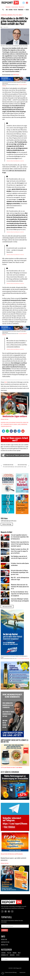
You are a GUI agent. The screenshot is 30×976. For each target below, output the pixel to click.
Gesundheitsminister (15, 422)
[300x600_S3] (12, 654)
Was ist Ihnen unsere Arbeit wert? (15, 439)
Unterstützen (14, 7)
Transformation (6, 426)
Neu (7, 10)
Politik (15, 10)
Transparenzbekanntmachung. (23, 658)
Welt (21, 15)
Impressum (22, 972)
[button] (3, 9)
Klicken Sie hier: (5, 863)
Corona (11, 10)
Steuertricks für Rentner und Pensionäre (12, 854)
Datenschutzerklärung (10, 972)
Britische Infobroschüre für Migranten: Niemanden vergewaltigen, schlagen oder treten (20, 572)
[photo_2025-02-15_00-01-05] (15, 689)
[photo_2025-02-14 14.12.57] (12, 736)
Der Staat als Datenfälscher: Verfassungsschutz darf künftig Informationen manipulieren (20, 594)
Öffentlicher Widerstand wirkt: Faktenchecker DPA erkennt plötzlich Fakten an (20, 586)
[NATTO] (15, 765)
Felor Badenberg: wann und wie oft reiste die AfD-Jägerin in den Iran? (19, 557)
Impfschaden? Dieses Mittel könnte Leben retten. (15, 741)
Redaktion (8, 7)
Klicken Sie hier (4, 419)
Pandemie (24, 424)
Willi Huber (16, 74)
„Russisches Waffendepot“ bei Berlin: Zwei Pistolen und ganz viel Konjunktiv (20, 600)
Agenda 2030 (5, 422)
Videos (27, 10)
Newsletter (21, 7)
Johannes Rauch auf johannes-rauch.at (15, 160)
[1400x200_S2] (15, 80)
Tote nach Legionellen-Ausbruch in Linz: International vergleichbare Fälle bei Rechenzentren (20, 537)
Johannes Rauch (8, 424)
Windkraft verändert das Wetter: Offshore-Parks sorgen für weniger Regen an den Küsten (20, 551)
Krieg (15, 424)
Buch (6, 382)
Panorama (20, 10)
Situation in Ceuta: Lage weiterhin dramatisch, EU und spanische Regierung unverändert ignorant (20, 544)
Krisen (9, 15)
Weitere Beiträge (6, 524)
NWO (19, 424)
